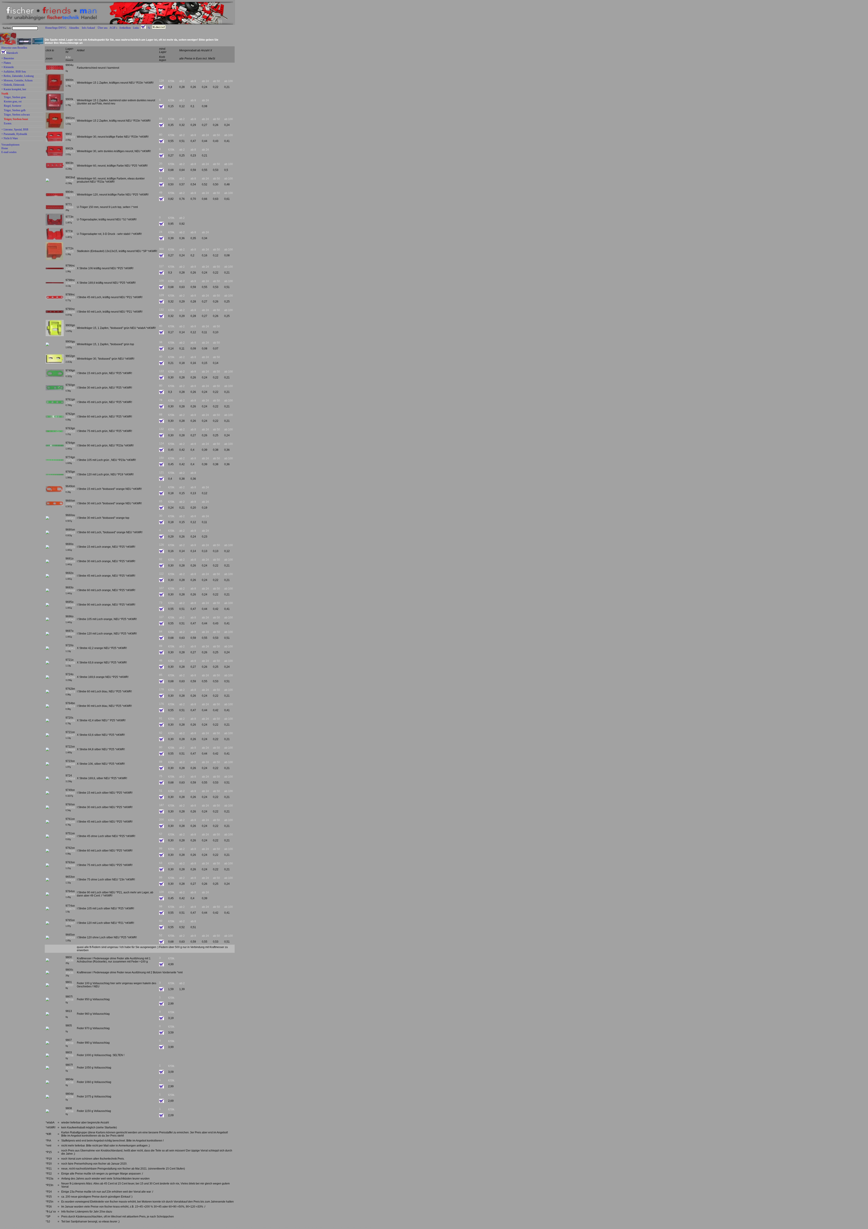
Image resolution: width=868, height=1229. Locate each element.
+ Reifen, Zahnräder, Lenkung (17, 76)
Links (136, 27)
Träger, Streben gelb (15, 110)
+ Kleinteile (7, 67)
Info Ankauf (88, 27)
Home (4, 148)
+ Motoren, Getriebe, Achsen (17, 80)
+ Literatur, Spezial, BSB (14, 129)
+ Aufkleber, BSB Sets (13, 72)
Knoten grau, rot (12, 101)
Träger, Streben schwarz (17, 114)
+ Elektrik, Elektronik (12, 85)
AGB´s (113, 27)
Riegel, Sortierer (12, 106)
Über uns (103, 27)
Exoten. (8, 123)
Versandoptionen (10, 144)
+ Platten (6, 63)
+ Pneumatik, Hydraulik (14, 134)
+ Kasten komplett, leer (13, 89)
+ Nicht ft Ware (9, 138)
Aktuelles (74, 27)
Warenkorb (12, 52)
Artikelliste (125, 27)
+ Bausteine (7, 58)
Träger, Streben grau (15, 97)
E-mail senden (9, 152)
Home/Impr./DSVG (55, 27)
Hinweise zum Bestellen (14, 47)
